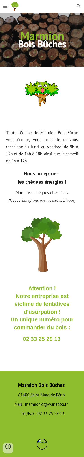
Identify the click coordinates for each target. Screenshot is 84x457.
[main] (42, 40)
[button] (5, 6)
